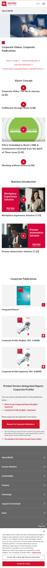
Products (5, 485)
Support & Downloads (11, 504)
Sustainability (7, 476)
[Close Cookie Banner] (44, 531)
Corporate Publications (22, 65)
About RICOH (7, 457)
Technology (6, 494)
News (4, 513)
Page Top (41, 526)
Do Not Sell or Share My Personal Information (23, 557)
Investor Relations (9, 467)
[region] (23, 548)
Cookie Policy (36, 552)
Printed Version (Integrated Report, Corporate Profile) (22, 69)
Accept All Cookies (23, 564)
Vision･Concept (12, 61)
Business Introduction (30, 61)
